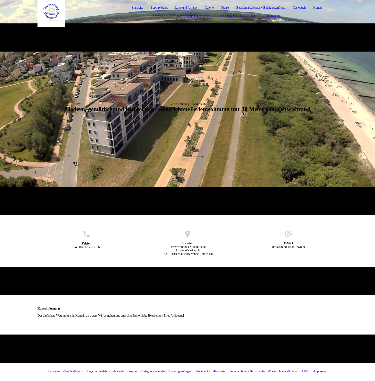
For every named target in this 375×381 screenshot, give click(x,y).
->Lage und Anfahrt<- (97, 371)
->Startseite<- (53, 371)
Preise (225, 7)
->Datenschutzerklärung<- (282, 371)
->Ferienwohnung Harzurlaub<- (246, 371)
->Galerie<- (118, 371)
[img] (72, 13)
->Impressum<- (320, 371)
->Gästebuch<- (202, 371)
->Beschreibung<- (73, 371)
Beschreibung (159, 7)
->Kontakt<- (219, 371)
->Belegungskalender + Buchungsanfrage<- (166, 371)
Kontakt (318, 7)
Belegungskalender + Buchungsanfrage (260, 7)
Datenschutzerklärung (230, 15)
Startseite (137, 7)
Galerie (209, 7)
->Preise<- (132, 371)
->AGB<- (305, 371)
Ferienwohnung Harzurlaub (192, 15)
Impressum (273, 15)
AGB (255, 15)
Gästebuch (299, 7)
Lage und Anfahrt (186, 7)
